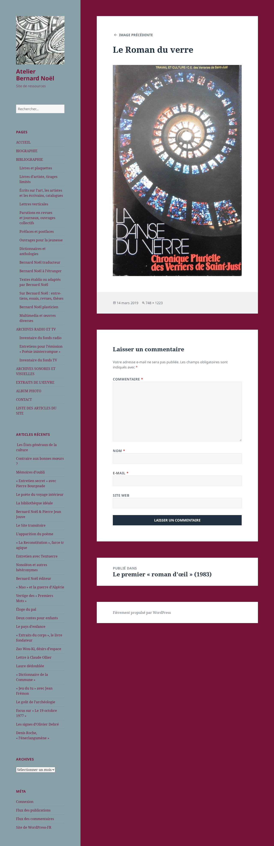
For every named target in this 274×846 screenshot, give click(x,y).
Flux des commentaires (35, 818)
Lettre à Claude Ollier (34, 657)
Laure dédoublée (30, 666)
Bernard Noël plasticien (38, 307)
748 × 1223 (154, 303)
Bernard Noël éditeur (33, 578)
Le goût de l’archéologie (35, 702)
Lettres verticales (33, 204)
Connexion (24, 801)
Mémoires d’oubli (30, 472)
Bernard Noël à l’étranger (40, 271)
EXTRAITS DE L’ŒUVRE (35, 382)
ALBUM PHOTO (28, 391)
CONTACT (24, 399)
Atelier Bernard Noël (35, 74)
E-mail (120, 473)
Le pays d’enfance (30, 626)
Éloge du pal (26, 609)
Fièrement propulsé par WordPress (142, 612)
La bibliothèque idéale (34, 503)
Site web (121, 495)
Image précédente (136, 35)
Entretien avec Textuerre (37, 556)
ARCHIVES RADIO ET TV (36, 329)
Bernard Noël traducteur (39, 262)
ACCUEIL (23, 142)
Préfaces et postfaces (36, 231)
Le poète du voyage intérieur (40, 494)
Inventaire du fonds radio (40, 337)
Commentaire (128, 379)
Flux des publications (33, 810)
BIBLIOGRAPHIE (29, 159)
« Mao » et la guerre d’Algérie (40, 587)
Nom (119, 450)
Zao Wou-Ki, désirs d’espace (38, 648)
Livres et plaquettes (35, 168)
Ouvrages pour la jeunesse (41, 240)
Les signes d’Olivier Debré (37, 724)
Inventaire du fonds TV (38, 360)
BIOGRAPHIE (26, 151)
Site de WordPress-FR (33, 827)
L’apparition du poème (34, 534)
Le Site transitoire (31, 525)
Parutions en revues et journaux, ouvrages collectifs (37, 217)
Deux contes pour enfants (37, 618)
